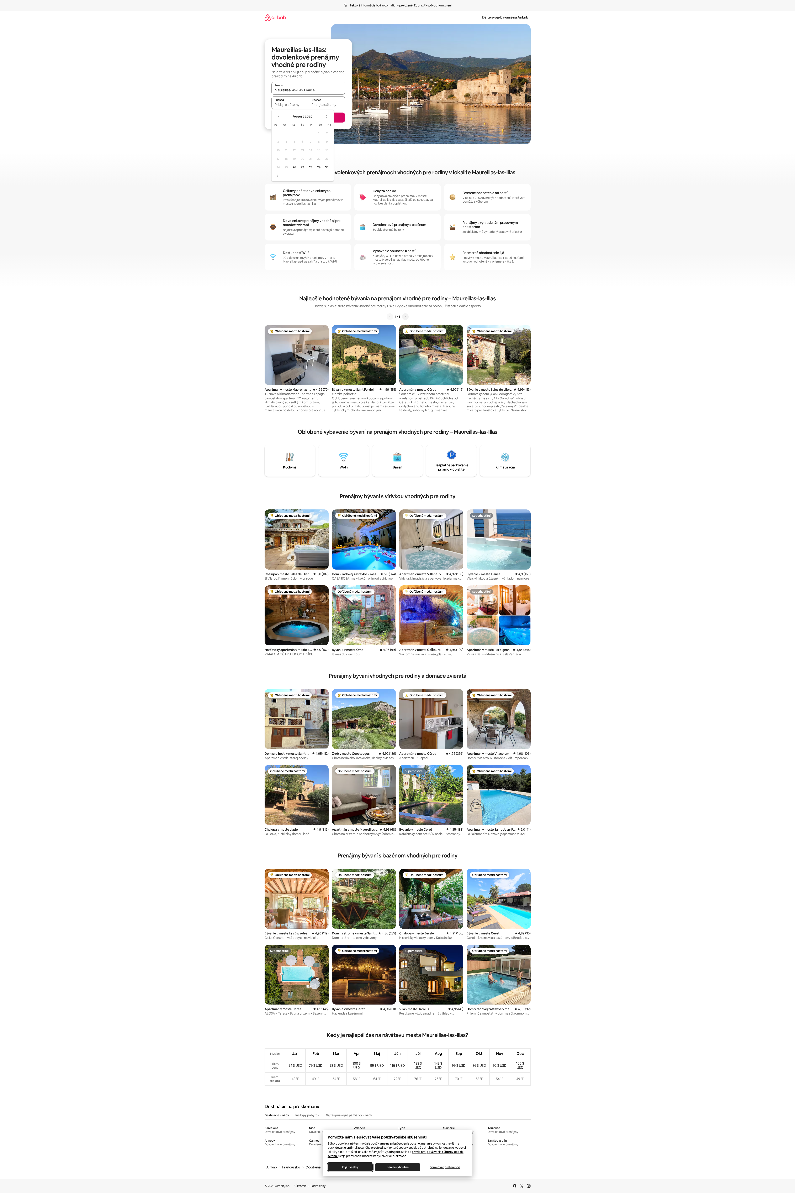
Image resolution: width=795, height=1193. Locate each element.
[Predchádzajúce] (390, 316)
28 (310, 167)
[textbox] (290, 104)
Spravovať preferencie (445, 1167)
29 (318, 167)
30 (327, 167)
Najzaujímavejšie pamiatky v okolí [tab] (349, 1115)
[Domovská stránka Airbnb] (275, 17)
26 (294, 167)
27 (302, 167)
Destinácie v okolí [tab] (277, 1115)
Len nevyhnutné (397, 1167)
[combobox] (308, 90)
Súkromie (300, 1186)
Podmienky (318, 1186)
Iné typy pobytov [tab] (307, 1115)
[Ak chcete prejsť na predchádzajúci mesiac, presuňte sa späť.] (278, 116)
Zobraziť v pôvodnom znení (432, 5)
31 (278, 176)
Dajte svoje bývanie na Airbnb (505, 17)
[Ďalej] (405, 316)
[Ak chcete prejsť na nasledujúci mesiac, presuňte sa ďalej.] (326, 116)
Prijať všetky (350, 1167)
